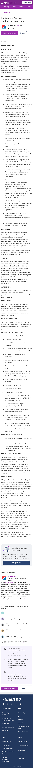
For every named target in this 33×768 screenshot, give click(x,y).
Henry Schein (12, 576)
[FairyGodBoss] (12, 700)
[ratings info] (2, 642)
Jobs (14, 7)
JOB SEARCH (6, 12)
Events (29, 7)
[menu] (2, 1)
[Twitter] (12, 704)
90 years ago (9, 583)
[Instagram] (7, 704)
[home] (10, 3)
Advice (21, 7)
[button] (23, 33)
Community (5, 7)
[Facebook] (3, 704)
